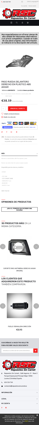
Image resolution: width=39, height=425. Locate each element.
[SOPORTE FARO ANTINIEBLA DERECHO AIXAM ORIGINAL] (19, 247)
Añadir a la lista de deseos (11, 114)
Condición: (20, 90)
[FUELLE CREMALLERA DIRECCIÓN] (19, 305)
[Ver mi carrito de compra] (27, 22)
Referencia (5, 90)
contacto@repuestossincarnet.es (15, 386)
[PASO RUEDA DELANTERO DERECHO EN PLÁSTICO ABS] (19, 61)
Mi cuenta (5, 403)
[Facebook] (1, 408)
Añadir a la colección (10, 117)
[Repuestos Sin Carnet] (19, 14)
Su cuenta (24, 6)
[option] (19, 61)
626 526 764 (7, 2)
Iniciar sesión (32, 6)
